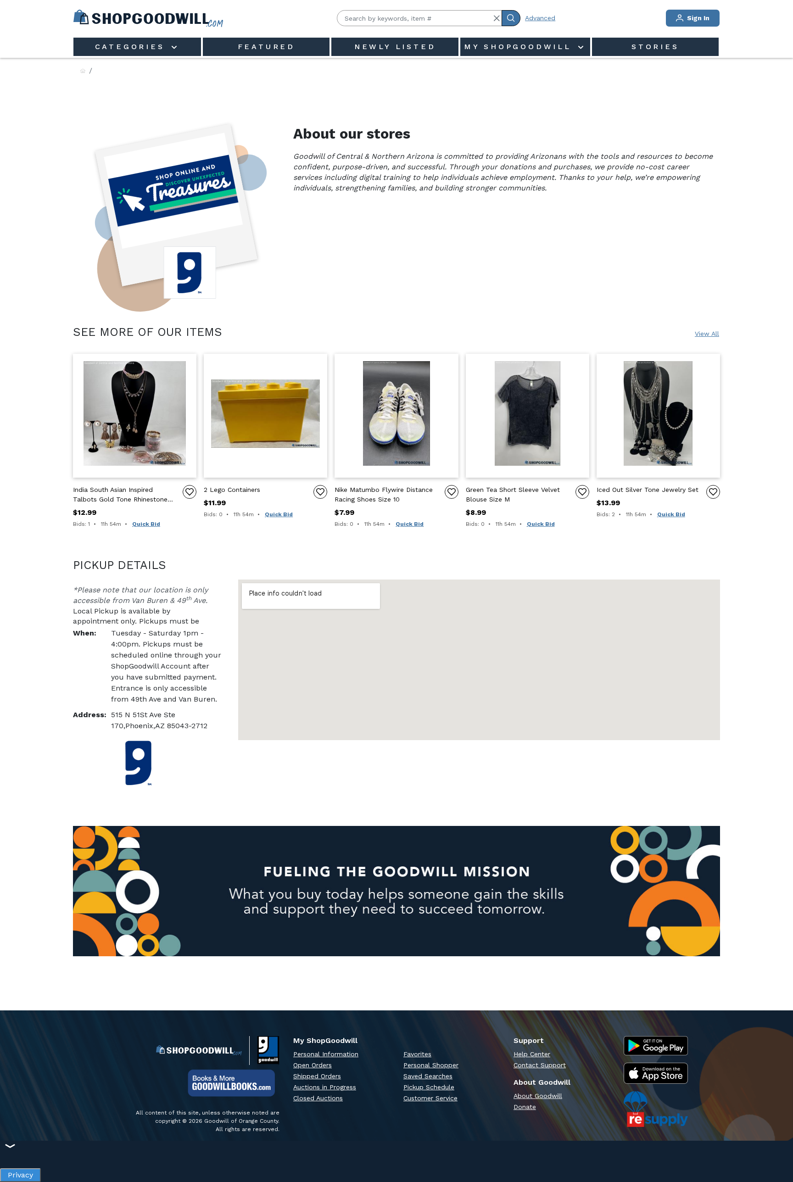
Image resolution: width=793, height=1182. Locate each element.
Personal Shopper (430, 1065)
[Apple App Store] (656, 1073)
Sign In (697, 18)
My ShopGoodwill (520, 46)
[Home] (82, 71)
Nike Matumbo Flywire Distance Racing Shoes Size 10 (384, 494)
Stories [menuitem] (655, 46)
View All (707, 333)
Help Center (532, 1054)
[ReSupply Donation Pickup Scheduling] (656, 1109)
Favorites (417, 1054)
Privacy (20, 1172)
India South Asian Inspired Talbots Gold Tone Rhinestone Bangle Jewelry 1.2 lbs (120, 495)
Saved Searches (427, 1076)
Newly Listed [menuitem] (395, 46)
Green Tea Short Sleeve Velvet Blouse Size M (513, 494)
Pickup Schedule (428, 1087)
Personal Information (325, 1054)
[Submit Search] (511, 18)
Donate (525, 1106)
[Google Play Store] (656, 1045)
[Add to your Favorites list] (189, 492)
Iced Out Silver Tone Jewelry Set (647, 489)
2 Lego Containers (232, 489)
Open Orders (312, 1065)
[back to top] (776, 1143)
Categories (132, 46)
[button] (496, 18)
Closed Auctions (318, 1098)
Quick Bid (146, 524)
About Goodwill (538, 1095)
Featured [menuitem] (266, 46)
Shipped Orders (317, 1076)
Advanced (540, 18)
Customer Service (430, 1098)
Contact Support (540, 1065)
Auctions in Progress (324, 1087)
